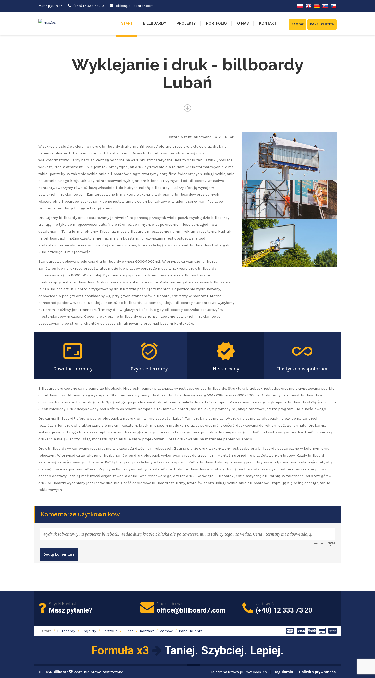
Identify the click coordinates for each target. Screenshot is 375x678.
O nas (243, 23)
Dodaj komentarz (58, 554)
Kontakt (267, 23)
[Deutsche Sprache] (317, 6)
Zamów (166, 631)
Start (127, 23)
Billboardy (154, 23)
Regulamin (283, 672)
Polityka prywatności (318, 672)
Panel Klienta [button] (322, 24)
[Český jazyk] (334, 6)
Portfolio (216, 23)
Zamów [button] (297, 24)
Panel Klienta (191, 631)
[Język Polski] (300, 6)
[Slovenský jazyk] (325, 6)
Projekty (186, 23)
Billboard (62, 672)
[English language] (308, 6)
